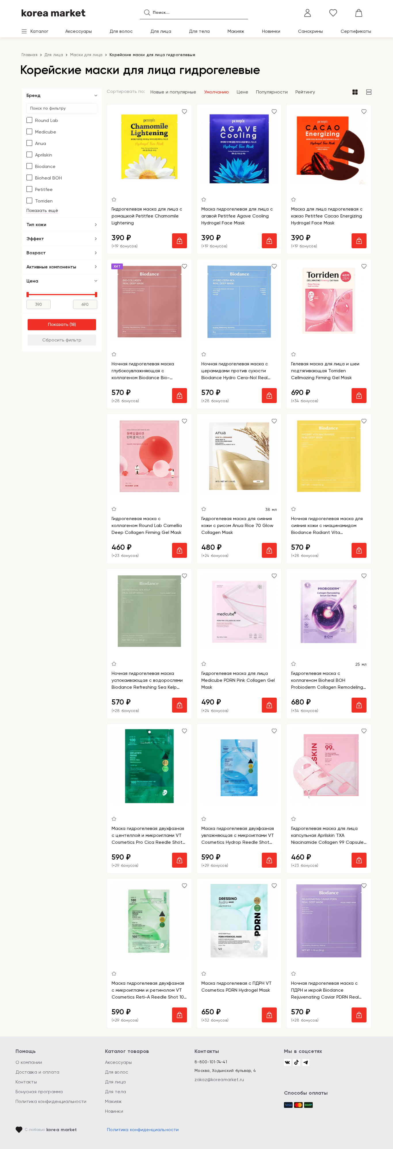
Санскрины (310, 31)
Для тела (199, 31)
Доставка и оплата (38, 1072)
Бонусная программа (39, 1091)
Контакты (26, 1082)
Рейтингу (305, 92)
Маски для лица (86, 54)
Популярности (272, 92)
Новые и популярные (173, 92)
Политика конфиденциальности (51, 1101)
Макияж (236, 31)
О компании (29, 1062)
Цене (242, 92)
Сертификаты (356, 31)
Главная (29, 54)
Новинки (271, 31)
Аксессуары (78, 31)
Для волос (121, 31)
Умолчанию (216, 92)
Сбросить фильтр (61, 340)
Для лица (160, 31)
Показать (58, 324)
